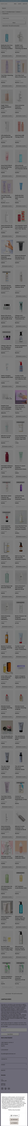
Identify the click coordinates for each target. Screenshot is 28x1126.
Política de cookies (21, 1103)
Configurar (14, 1115)
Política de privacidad (14, 1109)
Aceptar (14, 1123)
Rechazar (14, 1119)
